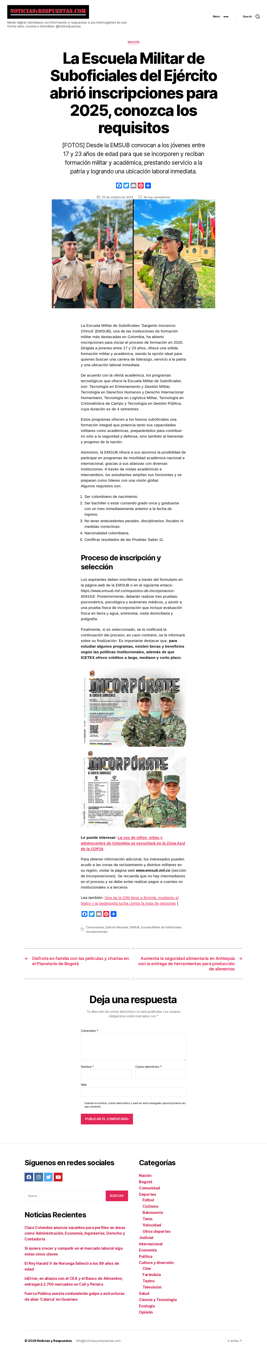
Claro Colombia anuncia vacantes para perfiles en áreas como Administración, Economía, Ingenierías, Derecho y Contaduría (75, 1233)
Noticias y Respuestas (54, 1341)
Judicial (146, 1237)
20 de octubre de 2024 (117, 197)
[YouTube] (58, 1177)
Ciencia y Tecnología (158, 1299)
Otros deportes (157, 1231)
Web (84, 1084)
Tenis (148, 1219)
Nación (133, 42)
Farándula (152, 1274)
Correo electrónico (148, 1066)
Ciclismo (151, 1206)
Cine (147, 1268)
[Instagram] (38, 1177)
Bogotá (145, 1182)
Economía (148, 1250)
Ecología (147, 1306)
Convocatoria (95, 927)
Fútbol (148, 1200)
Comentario (89, 1031)
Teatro (148, 1281)
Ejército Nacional (117, 927)
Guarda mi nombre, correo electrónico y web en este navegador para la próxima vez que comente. (135, 1105)
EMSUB (134, 927)
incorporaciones (97, 931)
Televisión (152, 1287)
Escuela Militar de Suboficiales (161, 927)
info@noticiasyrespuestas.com (98, 1341)
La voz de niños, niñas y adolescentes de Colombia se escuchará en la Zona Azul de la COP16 (133, 843)
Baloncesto (153, 1212)
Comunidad (149, 1188)
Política (145, 1256)
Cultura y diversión (156, 1262)
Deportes (147, 1194)
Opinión (146, 1312)
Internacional (151, 1244)
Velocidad (152, 1225)
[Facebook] (119, 186)
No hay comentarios (157, 197)
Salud (144, 1293)
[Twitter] (48, 1177)
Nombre (87, 1066)
